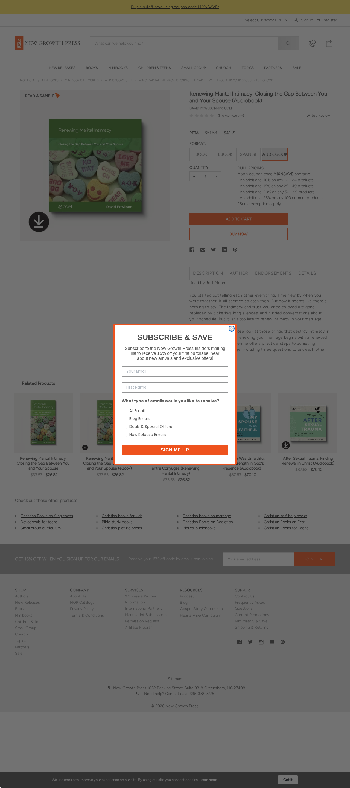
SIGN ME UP (175, 450)
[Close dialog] (231, 328)
